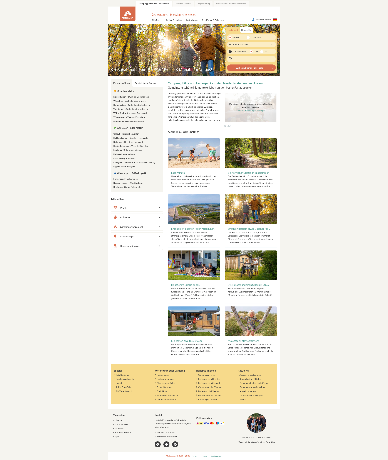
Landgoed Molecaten (127, 150)
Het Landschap (130, 138)
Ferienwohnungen (165, 379)
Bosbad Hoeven (127, 183)
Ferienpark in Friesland (209, 391)
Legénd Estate (124, 166)
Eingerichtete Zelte (166, 383)
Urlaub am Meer (125, 91)
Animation (125, 217)
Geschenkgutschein (125, 379)
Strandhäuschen (164, 387)
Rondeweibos (131, 105)
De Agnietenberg (131, 146)
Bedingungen (216, 456)
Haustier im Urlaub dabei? (185, 284)
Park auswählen (121, 82)
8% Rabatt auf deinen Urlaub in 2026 (248, 284)
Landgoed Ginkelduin (134, 162)
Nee (256, 51)
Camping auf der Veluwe (209, 387)
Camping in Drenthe (207, 399)
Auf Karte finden (147, 82)
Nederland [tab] (233, 30)
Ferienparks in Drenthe (209, 379)
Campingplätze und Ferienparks (154, 3)
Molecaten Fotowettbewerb (243, 340)
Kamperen (254, 37)
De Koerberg (123, 158)
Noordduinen (131, 96)
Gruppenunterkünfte (166, 399)
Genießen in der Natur (129, 127)
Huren (236, 37)
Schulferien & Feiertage (213, 20)
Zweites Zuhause (183, 3)
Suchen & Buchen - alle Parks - (250, 67)
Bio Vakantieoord (124, 391)
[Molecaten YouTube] (175, 444)
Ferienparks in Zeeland (209, 383)
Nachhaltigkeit (122, 424)
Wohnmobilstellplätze (167, 395)
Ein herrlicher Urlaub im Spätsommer (248, 172)
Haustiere (120, 383)
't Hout (126, 133)
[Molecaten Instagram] (166, 444)
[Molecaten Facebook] (158, 444)
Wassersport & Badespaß (131, 173)
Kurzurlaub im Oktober (250, 379)
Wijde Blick (130, 113)
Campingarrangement (131, 226)
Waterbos (129, 101)
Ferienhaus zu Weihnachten (252, 387)
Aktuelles (119, 428)
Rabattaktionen (123, 375)
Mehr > (242, 399)
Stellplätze (162, 391)
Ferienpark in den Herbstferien (254, 383)
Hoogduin (128, 121)
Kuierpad (128, 142)
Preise (204, 456)
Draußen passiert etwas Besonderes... (249, 228)
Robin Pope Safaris (124, 387)
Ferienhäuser (163, 375)
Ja (266, 51)
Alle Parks (156, 20)
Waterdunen (129, 117)
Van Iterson (130, 109)
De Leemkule (124, 154)
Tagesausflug (204, 3)
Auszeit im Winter (247, 391)
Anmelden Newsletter (167, 436)
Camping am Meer (207, 375)
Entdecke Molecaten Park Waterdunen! (193, 228)
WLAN (123, 207)
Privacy (195, 456)
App (117, 436)
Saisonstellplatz (128, 236)
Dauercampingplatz (130, 245)
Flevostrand (126, 179)
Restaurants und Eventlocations (231, 3)
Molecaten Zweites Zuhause (186, 340)
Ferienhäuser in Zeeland (209, 395)
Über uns (119, 420)
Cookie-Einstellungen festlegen (250, 110)
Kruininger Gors (128, 187)
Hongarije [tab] (246, 30)
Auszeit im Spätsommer (250, 375)
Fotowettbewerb (123, 432)
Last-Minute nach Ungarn (251, 395)
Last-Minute (191, 20)
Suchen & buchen (174, 20)
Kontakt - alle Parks (166, 432)
